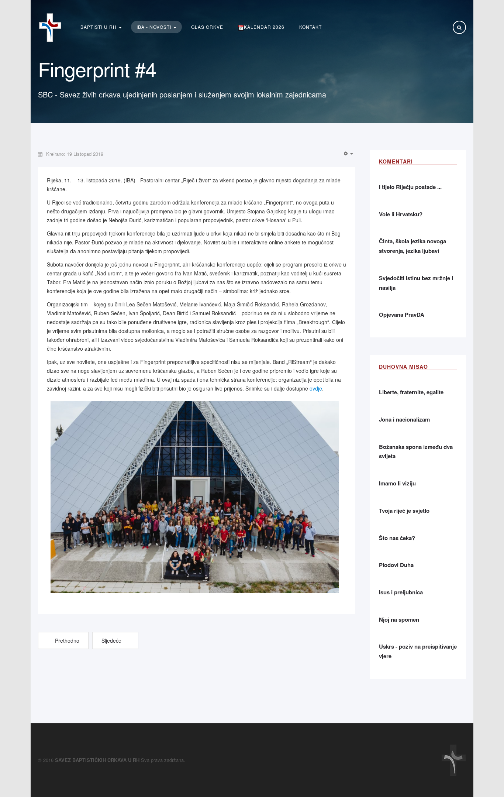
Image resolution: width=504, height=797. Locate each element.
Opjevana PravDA (401, 314)
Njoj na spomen (399, 619)
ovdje (316, 388)
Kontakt (310, 27)
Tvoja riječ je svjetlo (404, 510)
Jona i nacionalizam (404, 419)
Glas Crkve (207, 27)
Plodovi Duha (396, 565)
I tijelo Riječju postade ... (410, 187)
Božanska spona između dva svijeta (416, 451)
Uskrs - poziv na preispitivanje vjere (418, 651)
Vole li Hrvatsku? (400, 214)
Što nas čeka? (397, 538)
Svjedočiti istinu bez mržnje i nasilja (416, 283)
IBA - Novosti (155, 27)
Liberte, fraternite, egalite (411, 392)
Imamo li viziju (397, 483)
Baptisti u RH (99, 27)
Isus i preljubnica (401, 592)
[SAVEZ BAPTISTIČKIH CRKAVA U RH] (50, 27)
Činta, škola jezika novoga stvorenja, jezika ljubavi (412, 246)
